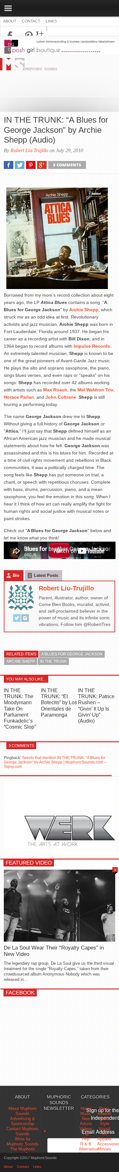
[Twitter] (17, 619)
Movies (104, 1149)
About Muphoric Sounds (22, 1111)
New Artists (86, 1121)
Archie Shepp (20, 661)
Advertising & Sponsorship (22, 1121)
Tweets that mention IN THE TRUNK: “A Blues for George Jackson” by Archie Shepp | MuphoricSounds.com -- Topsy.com (55, 762)
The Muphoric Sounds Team (22, 1151)
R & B (85, 1144)
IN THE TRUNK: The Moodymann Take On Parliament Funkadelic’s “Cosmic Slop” (20, 709)
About (9, 21)
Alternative (88, 1149)
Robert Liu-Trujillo (29, 150)
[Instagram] (25, 619)
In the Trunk (53, 661)
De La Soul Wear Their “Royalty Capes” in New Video (54, 951)
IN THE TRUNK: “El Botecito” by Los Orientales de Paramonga (59, 703)
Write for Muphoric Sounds (23, 1141)
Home (86, 1108)
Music (85, 1113)
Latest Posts (46, 575)
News (104, 1118)
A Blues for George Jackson (71, 654)
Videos (86, 1128)
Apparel (104, 1139)
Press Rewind (104, 1111)
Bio (16, 575)
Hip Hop (85, 1136)
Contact (31, 21)
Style (104, 1123)
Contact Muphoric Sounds (22, 1131)
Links (51, 21)
